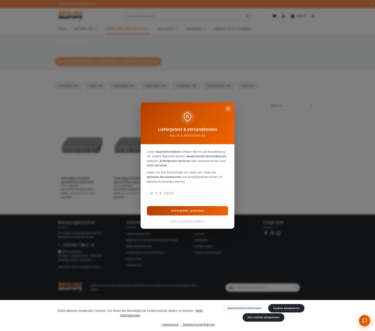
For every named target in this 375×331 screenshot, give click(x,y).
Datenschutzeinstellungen (244, 308)
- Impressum (169, 325)
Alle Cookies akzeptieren (263, 317)
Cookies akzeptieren (286, 308)
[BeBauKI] (364, 320)
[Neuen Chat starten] (356, 274)
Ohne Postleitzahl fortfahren (187, 221)
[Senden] (364, 309)
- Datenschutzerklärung (198, 325)
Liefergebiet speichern (187, 211)
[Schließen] (228, 108)
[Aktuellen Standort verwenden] (151, 193)
